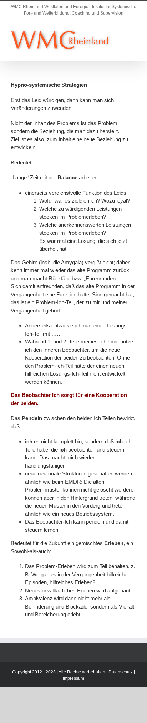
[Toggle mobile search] (133, 37)
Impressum (73, 678)
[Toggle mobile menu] (133, 30)
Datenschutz (120, 671)
